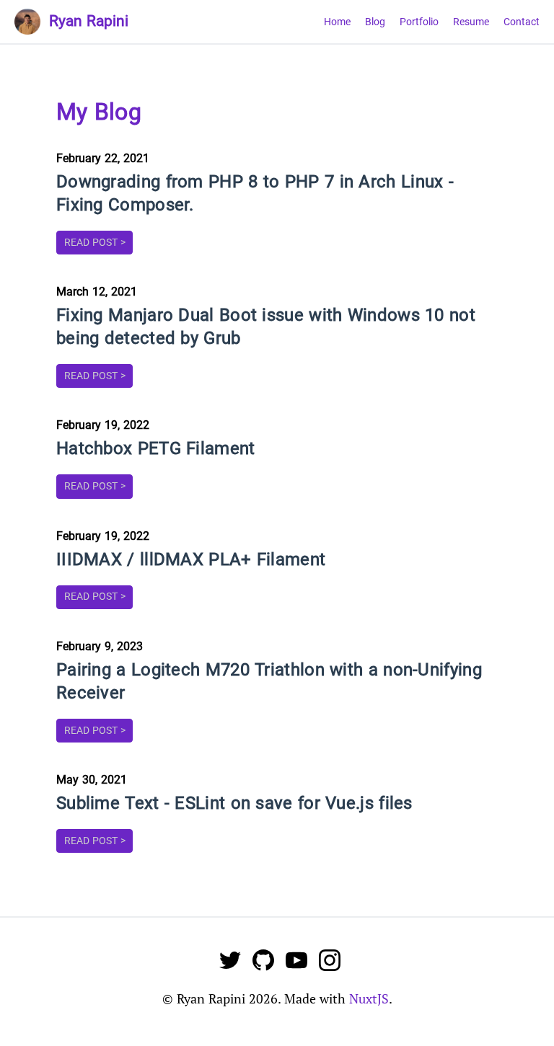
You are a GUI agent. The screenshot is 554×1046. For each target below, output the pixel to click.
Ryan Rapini (88, 21)
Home (337, 22)
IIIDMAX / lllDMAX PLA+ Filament (190, 559)
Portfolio (419, 22)
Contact (522, 22)
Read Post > (95, 242)
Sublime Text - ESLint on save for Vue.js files (234, 803)
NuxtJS (369, 998)
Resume (471, 22)
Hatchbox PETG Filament (155, 448)
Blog (375, 22)
